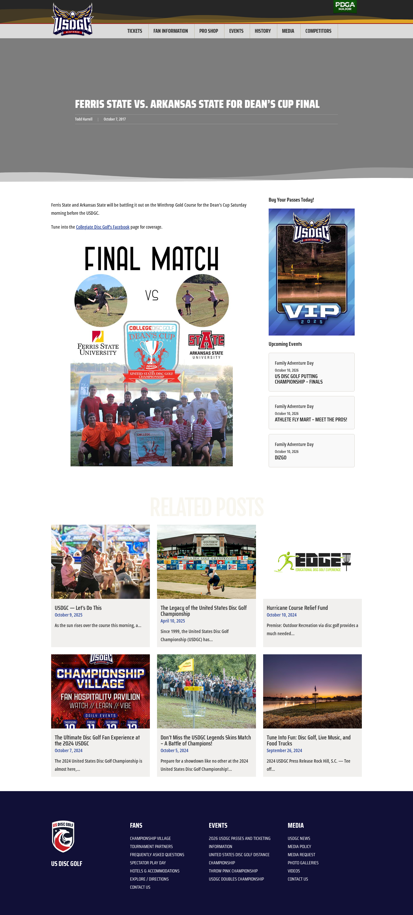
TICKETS (134, 31)
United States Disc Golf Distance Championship (239, 858)
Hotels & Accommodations (154, 871)
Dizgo (281, 457)
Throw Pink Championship (233, 871)
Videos (294, 871)
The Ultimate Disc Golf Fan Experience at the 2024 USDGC (97, 740)
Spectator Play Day (148, 862)
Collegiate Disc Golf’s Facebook (103, 227)
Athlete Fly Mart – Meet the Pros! (311, 419)
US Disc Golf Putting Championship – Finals (299, 379)
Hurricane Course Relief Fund (297, 607)
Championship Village (150, 838)
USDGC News (299, 838)
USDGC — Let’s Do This (78, 607)
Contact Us (140, 887)
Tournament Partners (151, 846)
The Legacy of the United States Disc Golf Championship (204, 610)
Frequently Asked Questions (157, 854)
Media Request (301, 854)
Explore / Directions (149, 879)
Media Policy (299, 846)
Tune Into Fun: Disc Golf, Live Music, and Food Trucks (309, 740)
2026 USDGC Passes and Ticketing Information (240, 842)
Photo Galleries (303, 862)
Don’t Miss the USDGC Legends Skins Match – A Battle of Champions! (206, 740)
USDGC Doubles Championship (236, 879)
